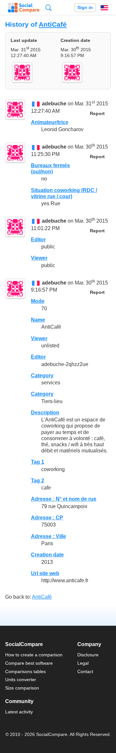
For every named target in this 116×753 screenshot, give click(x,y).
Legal (83, 663)
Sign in (85, 7)
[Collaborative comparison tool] (23, 7)
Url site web (45, 573)
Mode (37, 301)
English (104, 7)
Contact (85, 671)
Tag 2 (37, 480)
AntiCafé (53, 24)
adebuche (54, 104)
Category (42, 375)
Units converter (20, 679)
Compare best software (29, 663)
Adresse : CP (47, 517)
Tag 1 (37, 462)
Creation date (47, 554)
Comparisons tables (25, 671)
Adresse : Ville (48, 536)
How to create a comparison (34, 654)
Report (97, 113)
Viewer (39, 258)
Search (48, 8)
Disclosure (88, 654)
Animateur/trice (49, 122)
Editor (38, 239)
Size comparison (22, 687)
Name (38, 320)
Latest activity (19, 711)
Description (45, 412)
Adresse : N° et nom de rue (63, 499)
